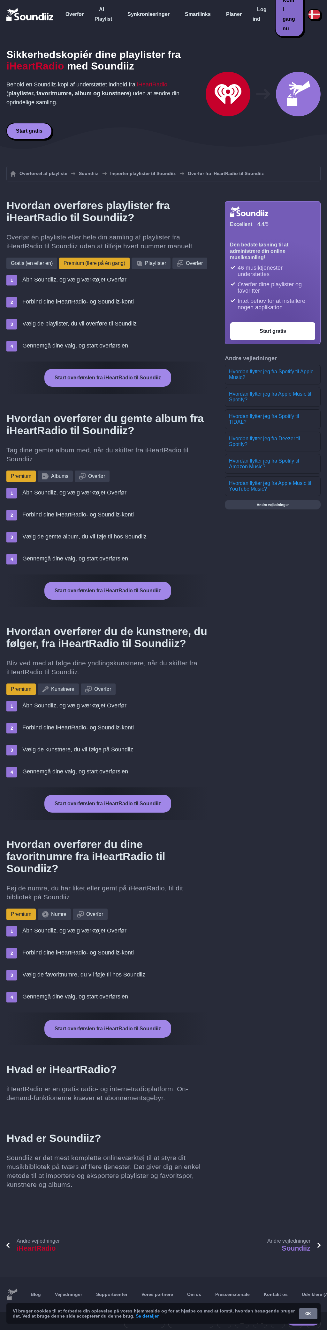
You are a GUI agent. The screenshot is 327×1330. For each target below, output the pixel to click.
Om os (194, 1294)
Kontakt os (276, 1294)
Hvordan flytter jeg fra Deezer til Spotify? (264, 441)
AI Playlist (103, 14)
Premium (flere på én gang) (94, 263)
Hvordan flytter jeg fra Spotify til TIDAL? (264, 419)
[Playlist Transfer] (30, 14)
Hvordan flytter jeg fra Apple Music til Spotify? (270, 396)
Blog (36, 1294)
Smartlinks (198, 14)
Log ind (260, 14)
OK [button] (308, 1314)
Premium (21, 476)
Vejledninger (68, 1294)
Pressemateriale (232, 1294)
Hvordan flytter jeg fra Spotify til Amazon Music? (264, 463)
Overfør (74, 14)
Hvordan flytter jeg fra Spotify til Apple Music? (271, 374)
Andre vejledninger (273, 505)
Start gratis (29, 131)
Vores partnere (157, 1294)
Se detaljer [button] (147, 1316)
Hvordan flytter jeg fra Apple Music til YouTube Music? (270, 486)
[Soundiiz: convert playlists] (12, 1294)
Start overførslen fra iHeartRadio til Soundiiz (108, 377)
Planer (234, 14)
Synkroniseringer (148, 14)
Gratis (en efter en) (32, 263)
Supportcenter (111, 1294)
